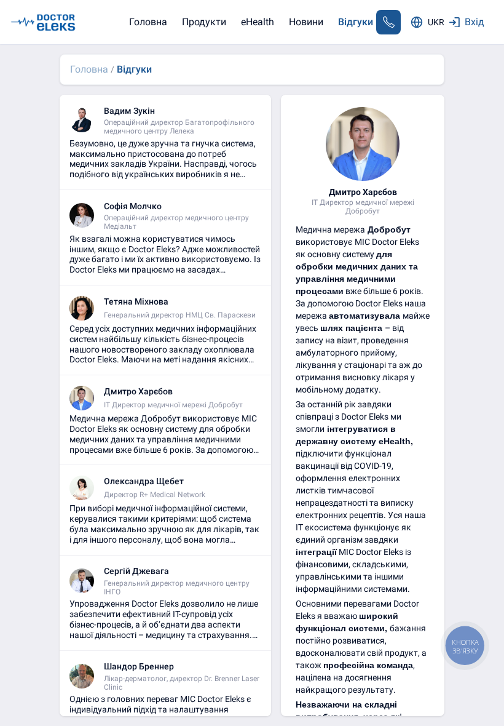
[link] (89, 69)
